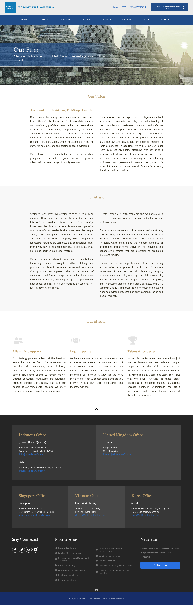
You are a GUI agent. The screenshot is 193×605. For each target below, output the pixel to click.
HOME (24, 19)
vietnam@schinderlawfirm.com (90, 515)
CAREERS (127, 19)
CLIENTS (106, 19)
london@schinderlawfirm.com (117, 454)
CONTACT (166, 19)
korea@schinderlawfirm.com (145, 515)
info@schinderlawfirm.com (32, 454)
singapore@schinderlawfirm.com (34, 515)
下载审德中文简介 (137, 7)
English (116, 7)
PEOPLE (86, 19)
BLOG (147, 19)
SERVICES (65, 19)
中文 (124, 7)
